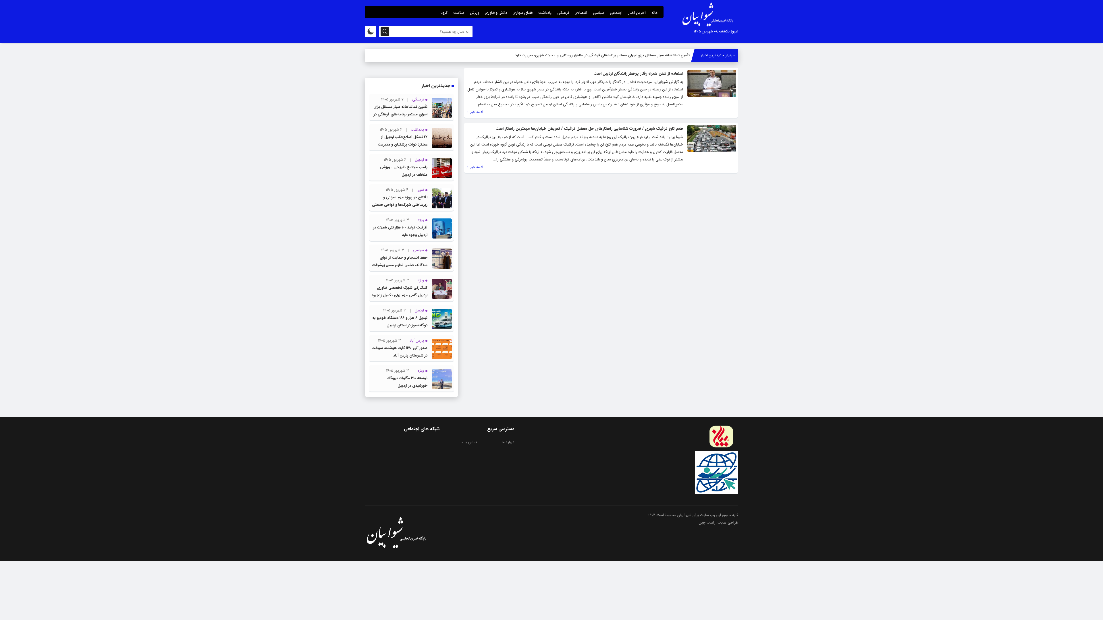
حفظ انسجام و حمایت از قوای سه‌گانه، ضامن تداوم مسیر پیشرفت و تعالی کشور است (399, 265)
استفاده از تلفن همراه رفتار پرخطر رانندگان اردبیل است (638, 73)
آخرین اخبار (637, 13)
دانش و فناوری (496, 13)
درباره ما (508, 442)
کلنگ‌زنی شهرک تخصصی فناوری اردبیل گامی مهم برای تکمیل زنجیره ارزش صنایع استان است (399, 295)
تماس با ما (469, 442)
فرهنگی (563, 13)
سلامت (458, 13)
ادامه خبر (476, 112)
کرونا (444, 13)
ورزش (474, 13)
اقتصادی (581, 13)
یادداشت (545, 13)
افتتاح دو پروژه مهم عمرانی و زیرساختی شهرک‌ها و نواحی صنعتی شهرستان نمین (399, 204)
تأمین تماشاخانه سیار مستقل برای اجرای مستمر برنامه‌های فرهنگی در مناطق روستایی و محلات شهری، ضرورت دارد (602, 55)
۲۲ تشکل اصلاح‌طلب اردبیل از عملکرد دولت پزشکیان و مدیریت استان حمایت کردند (402, 144)
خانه (654, 13)
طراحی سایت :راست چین (718, 523)
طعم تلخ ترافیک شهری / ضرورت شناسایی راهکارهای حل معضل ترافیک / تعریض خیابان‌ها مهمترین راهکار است (589, 128)
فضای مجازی (523, 13)
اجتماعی (616, 13)
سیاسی (598, 13)
